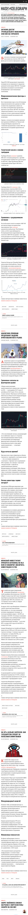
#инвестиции (15, 309)
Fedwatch (14, 145)
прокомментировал (15, 268)
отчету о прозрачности (8, 767)
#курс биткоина (5, 4)
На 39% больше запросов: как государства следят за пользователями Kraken (13, 734)
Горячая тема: (8, 13)
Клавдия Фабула (5, 340)
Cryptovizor (17, 78)
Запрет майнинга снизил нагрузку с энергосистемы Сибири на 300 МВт (12, 904)
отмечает (15, 187)
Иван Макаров (4, 909)
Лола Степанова (5, 36)
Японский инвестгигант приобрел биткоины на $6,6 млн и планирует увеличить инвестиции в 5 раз (12, 563)
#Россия (13, 4)
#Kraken (17, 878)
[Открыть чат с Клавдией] (24, 911)
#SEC (8, 878)
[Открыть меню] (26, 1)
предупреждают (16, 368)
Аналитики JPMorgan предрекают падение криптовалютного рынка (11, 335)
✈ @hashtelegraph (23, 4)
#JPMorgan (11, 534)
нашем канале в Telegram (9, 300)
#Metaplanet (5, 708)
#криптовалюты (5, 309)
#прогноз (4, 534)
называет (14, 156)
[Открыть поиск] (23, 1)
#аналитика (11, 306)
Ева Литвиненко (5, 569)
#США (3, 878)
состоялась (4, 657)
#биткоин (4, 306)
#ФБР (12, 878)
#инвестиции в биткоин (7, 705)
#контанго (18, 534)
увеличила (21, 592)
